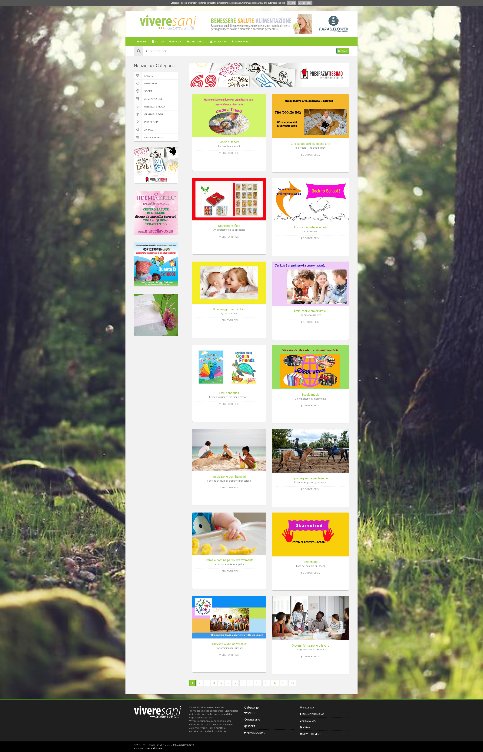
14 (292, 683)
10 (257, 683)
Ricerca (342, 51)
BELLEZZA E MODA (154, 106)
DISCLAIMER (219, 41)
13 (283, 683)
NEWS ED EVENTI (153, 137)
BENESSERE (150, 83)
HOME (143, 41)
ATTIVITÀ (176, 41)
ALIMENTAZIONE (153, 99)
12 (275, 683)
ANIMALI (148, 129)
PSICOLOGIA (151, 122)
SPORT (148, 91)
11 (266, 683)
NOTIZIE (159, 41)
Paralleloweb (155, 748)
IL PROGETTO (196, 41)
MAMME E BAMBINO (312, 714)
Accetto (291, 3)
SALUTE (148, 75)
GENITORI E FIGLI (153, 114)
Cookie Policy (305, 3)
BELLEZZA (308, 707)
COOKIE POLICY (242, 41)
